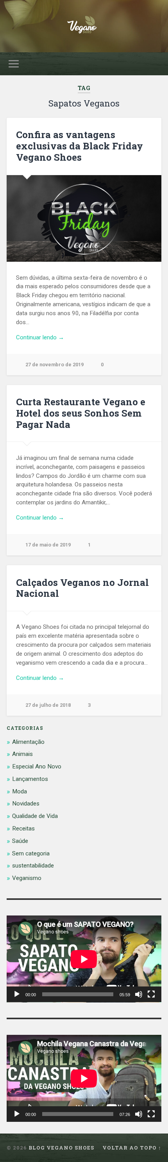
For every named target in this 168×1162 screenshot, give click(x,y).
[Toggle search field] (155, 63)
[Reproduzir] (17, 994)
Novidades (25, 803)
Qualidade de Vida (35, 816)
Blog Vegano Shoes (61, 1147)
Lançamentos (30, 778)
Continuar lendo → (40, 337)
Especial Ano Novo (36, 766)
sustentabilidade (33, 865)
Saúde (20, 840)
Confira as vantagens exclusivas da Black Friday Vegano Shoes (79, 145)
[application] (84, 958)
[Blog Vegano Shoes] (84, 26)
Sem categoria (31, 853)
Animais (22, 754)
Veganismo (26, 878)
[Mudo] (139, 994)
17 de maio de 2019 (48, 545)
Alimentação (28, 741)
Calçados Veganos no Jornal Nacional (82, 588)
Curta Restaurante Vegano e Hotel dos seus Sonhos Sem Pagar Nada (80, 413)
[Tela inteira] (151, 994)
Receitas (23, 828)
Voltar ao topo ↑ (131, 1147)
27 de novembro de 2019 (54, 364)
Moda (19, 791)
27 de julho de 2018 (48, 705)
